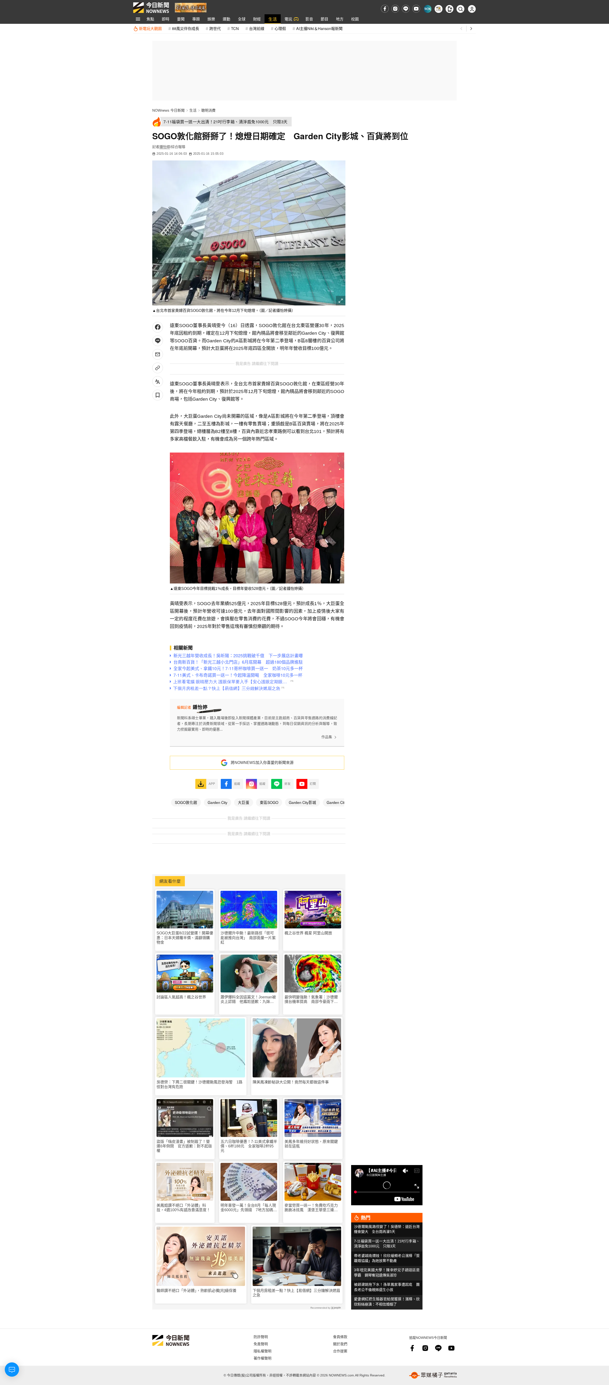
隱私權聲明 (262, 1351)
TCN (235, 28)
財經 (257, 19)
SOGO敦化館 (186, 802)
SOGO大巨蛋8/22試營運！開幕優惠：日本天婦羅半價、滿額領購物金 (185, 937)
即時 (165, 19)
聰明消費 (208, 110)
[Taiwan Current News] (428, 9)
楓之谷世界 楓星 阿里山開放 (308, 933)
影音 (309, 19)
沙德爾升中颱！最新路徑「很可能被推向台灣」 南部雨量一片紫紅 (248, 937)
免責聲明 (261, 1343)
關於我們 (340, 1343)
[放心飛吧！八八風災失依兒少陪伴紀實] (190, 7)
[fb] (385, 9)
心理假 (280, 28)
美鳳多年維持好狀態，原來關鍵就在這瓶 (311, 1144)
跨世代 (215, 28)
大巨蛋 (243, 802)
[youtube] (416, 9)
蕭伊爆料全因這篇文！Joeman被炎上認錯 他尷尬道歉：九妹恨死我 (248, 999)
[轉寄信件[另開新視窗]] (157, 354)
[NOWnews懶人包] (438, 9)
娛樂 (211, 19)
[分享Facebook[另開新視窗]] (157, 327)
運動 (226, 19)
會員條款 (340, 1336)
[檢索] (460, 9)
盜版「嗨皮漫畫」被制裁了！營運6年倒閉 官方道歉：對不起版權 (184, 1146)
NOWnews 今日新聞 (168, 110)
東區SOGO (269, 802)
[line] (406, 9)
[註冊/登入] (472, 9)
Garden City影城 (302, 802)
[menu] (138, 19)
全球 (242, 19)
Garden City (217, 802)
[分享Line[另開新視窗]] (157, 340)
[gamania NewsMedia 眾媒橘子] (433, 1375)
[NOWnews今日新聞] (151, 7)
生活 (272, 19)
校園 (355, 19)
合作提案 (340, 1351)
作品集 (326, 737)
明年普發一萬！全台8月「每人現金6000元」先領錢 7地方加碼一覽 (249, 1207)
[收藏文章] (157, 395)
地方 (340, 19)
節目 (324, 19)
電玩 (288, 19)
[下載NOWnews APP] (449, 9)
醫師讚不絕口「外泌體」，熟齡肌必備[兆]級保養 (196, 1291)
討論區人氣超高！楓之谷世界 (181, 997)
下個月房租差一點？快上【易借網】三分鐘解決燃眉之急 (296, 1293)
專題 (196, 19)
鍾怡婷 (164, 147)
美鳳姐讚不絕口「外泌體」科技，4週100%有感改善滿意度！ (183, 1207)
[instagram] (395, 9)
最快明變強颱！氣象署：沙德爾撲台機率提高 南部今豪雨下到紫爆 (311, 999)
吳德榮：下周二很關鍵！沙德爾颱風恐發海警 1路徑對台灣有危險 (199, 1084)
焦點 (150, 19)
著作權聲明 (262, 1358)
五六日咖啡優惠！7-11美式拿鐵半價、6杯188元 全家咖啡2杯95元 (249, 1146)
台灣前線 (256, 28)
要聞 (181, 19)
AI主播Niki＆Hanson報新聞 (319, 28)
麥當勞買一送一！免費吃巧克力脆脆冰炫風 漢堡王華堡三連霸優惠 (311, 1207)
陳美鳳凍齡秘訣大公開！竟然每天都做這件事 (291, 1082)
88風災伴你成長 (185, 28)
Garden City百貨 (340, 802)
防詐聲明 (261, 1336)
